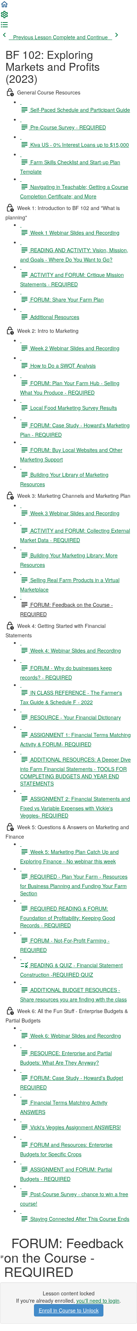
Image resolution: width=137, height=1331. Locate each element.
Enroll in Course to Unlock (69, 1310)
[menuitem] (4, 16)
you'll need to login (97, 1300)
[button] (4, 6)
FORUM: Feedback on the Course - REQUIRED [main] (63, 1257)
